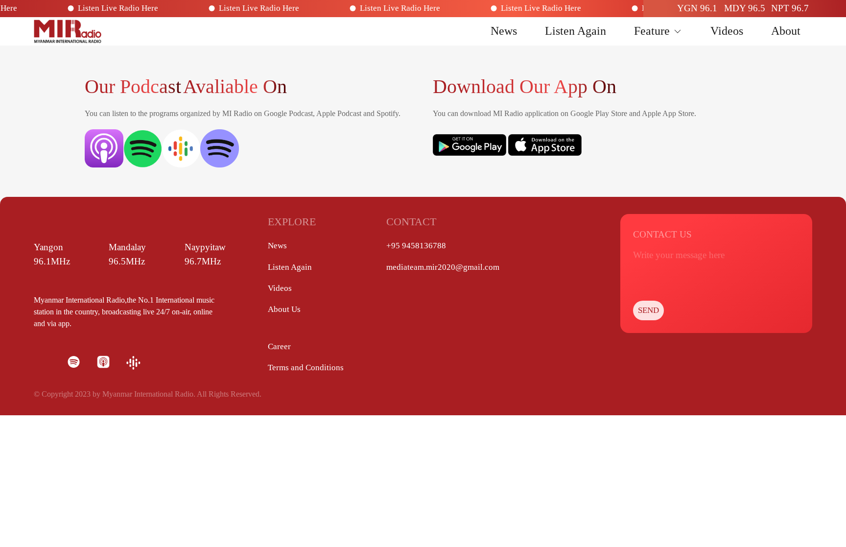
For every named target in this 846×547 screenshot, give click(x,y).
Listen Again (575, 30)
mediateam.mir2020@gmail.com (442, 267)
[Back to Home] (67, 31)
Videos (726, 30)
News (504, 30)
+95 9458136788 (416, 245)
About (785, 30)
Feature (652, 30)
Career (279, 346)
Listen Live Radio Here (129, 8)
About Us (284, 309)
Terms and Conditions (306, 367)
